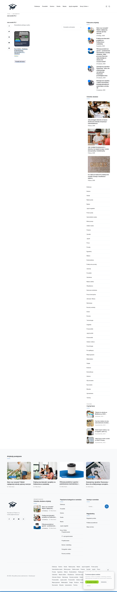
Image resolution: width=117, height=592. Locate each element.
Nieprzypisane (90, 354)
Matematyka (90, 359)
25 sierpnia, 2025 (100, 63)
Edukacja (89, 187)
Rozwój (88, 316)
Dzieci (88, 311)
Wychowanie (90, 380)
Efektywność (91, 476)
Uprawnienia (90, 393)
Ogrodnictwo (12, 476)
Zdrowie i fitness (91, 298)
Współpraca (90, 286)
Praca (88, 243)
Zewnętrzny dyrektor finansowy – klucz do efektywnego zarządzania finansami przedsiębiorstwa (98, 483)
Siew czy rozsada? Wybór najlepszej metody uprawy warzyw (19, 483)
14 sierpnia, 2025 (100, 90)
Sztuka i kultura (91, 341)
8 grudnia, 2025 (100, 46)
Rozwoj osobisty (66, 553)
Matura (88, 255)
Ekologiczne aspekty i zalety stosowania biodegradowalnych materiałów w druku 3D (102, 84)
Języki (88, 238)
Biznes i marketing (66, 545)
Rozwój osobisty (91, 307)
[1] (91, 30)
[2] (91, 40)
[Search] (109, 6)
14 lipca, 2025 (91, 125)
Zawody (89, 268)
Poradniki (89, 273)
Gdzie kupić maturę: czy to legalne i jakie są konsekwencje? (102, 430)
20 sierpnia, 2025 (101, 77)
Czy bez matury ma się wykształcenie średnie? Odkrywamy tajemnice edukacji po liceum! (102, 422)
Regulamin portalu (91, 518)
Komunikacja (90, 372)
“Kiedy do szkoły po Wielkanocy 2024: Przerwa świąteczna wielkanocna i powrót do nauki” (102, 413)
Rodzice (89, 367)
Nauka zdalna (90, 281)
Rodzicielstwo (90, 260)
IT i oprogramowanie (67, 536)
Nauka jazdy (90, 200)
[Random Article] (106, 6)
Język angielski (91, 208)
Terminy (89, 397)
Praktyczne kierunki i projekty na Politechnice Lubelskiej (44, 483)
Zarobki (89, 234)
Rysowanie (89, 384)
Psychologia (90, 346)
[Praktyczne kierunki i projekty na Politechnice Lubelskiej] (45, 470)
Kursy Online (63, 530)
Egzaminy (89, 251)
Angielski (89, 324)
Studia (88, 195)
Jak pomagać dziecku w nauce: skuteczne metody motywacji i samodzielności (97, 121)
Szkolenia (89, 277)
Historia (88, 376)
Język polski (90, 333)
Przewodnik (90, 337)
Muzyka (89, 389)
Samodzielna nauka (92, 217)
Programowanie (66, 532)
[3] (91, 51)
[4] (91, 68)
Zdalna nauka (90, 225)
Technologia (90, 320)
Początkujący (90, 350)
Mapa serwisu (90, 527)
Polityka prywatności (92, 522)
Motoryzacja (90, 221)
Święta (88, 363)
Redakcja (45, 510)
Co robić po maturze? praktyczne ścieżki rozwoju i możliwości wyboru (98, 176)
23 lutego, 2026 (100, 35)
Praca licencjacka (91, 294)
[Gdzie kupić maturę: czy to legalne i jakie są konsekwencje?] (90, 431)
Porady (88, 247)
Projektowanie (65, 540)
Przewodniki (90, 329)
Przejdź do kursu (20, 61)
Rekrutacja (89, 303)
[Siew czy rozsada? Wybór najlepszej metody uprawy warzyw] (19, 470)
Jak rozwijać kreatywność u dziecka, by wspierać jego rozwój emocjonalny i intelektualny (98, 149)
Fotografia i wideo (66, 549)
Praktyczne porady (92, 264)
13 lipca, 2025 (91, 153)
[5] (91, 82)
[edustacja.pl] (12, 6)
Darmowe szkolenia (92, 290)
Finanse (89, 230)
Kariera (88, 191)
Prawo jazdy (90, 212)
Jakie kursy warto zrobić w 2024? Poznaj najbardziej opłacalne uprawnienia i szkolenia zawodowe (102, 439)
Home (8, 13)
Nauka (88, 204)
